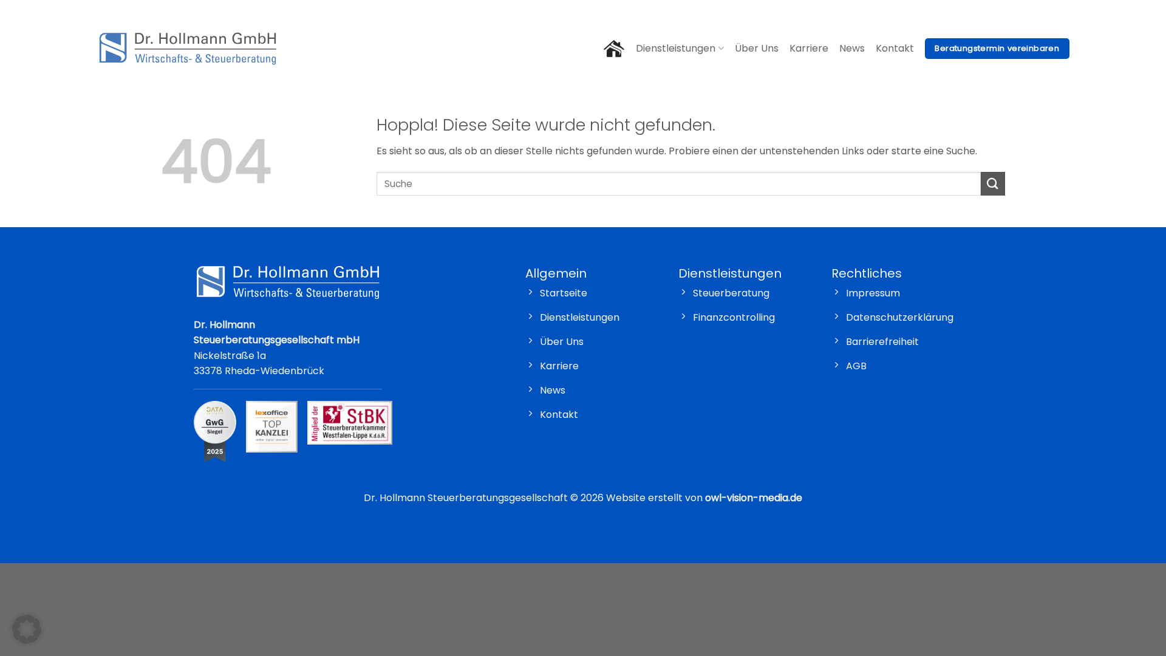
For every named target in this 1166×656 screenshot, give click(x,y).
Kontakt (895, 48)
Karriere (808, 48)
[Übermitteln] (993, 184)
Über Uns (757, 48)
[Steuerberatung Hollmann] (188, 48)
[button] (26, 629)
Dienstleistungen (675, 48)
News (852, 48)
